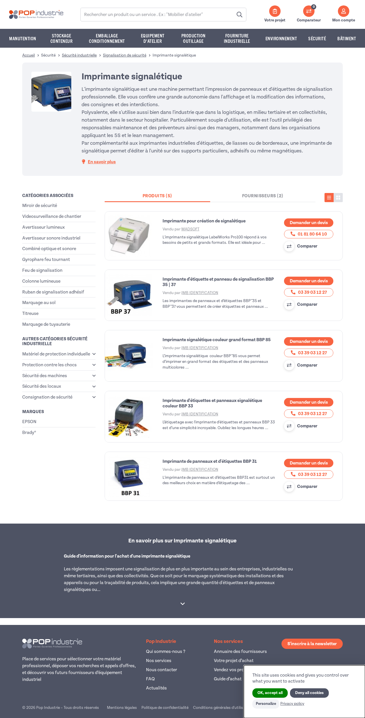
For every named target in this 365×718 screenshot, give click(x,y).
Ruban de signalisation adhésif (53, 292)
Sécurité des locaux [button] (41, 386)
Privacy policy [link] (292, 703)
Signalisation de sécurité (124, 55)
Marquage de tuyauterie (46, 324)
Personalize (266, 703)
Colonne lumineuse (41, 281)
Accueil (28, 55)
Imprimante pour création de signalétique (204, 221)
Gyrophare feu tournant (46, 259)
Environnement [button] (281, 38)
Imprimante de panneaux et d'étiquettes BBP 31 (210, 461)
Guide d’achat (228, 678)
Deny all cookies (309, 693)
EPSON (29, 421)
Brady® (29, 432)
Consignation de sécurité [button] (47, 397)
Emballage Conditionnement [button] (107, 38)
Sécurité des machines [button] (44, 375)
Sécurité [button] (317, 38)
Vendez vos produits (234, 669)
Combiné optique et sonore (49, 248)
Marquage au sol (39, 302)
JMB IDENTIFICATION (199, 293)
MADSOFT (190, 229)
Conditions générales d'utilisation (222, 707)
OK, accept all (270, 693)
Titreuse (30, 313)
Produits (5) (157, 195)
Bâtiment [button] (346, 38)
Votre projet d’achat (234, 660)
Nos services (158, 660)
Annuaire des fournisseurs (240, 651)
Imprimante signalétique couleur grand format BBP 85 (217, 339)
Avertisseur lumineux (43, 227)
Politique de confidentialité (164, 707)
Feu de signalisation (42, 270)
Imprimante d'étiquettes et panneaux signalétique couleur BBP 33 (212, 403)
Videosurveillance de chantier (51, 216)
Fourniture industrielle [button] (237, 38)
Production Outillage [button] (193, 38)
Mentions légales (122, 707)
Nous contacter (161, 669)
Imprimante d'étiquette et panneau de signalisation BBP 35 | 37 (218, 282)
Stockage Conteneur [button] (61, 38)
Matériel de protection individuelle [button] (56, 354)
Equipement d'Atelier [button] (153, 38)
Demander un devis (309, 222)
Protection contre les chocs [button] (49, 364)
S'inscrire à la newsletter (312, 643)
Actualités (156, 688)
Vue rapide (132, 235)
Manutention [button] (22, 38)
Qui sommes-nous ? (165, 651)
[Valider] (239, 14)
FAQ (150, 678)
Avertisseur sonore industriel (51, 238)
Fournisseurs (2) (262, 195)
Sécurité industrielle (79, 55)
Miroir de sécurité (39, 205)
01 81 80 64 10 (312, 234)
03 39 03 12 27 (312, 292)
